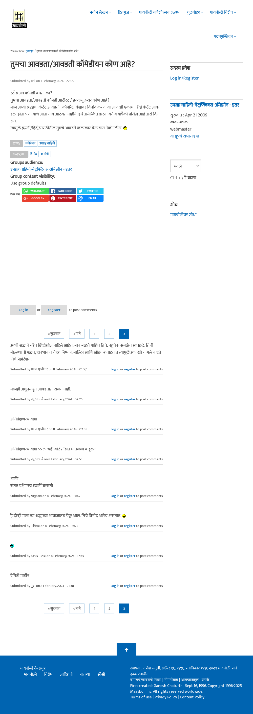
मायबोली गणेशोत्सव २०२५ (159, 12)
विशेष (48, 674)
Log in (23, 310)
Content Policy (192, 697)
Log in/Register (184, 78)
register (54, 310)
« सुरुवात (54, 334)
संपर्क (205, 680)
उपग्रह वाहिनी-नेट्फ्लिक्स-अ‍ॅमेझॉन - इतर (41, 169)
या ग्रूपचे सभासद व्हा (185, 136)
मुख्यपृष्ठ (29, 51)
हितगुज (123, 12)
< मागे (77, 334)
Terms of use (141, 697)
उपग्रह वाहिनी (47, 143)
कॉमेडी (45, 154)
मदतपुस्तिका (223, 36)
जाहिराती (66, 674)
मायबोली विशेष (221, 12)
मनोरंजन (30, 143)
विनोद (33, 154)
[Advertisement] (86, 256)
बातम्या (85, 674)
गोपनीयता (171, 680)
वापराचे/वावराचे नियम (145, 680)
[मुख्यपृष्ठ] (19, 18)
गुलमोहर (193, 12)
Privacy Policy (166, 697)
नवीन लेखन (99, 12)
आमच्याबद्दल (190, 680)
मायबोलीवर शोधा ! (184, 215)
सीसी (101, 674)
